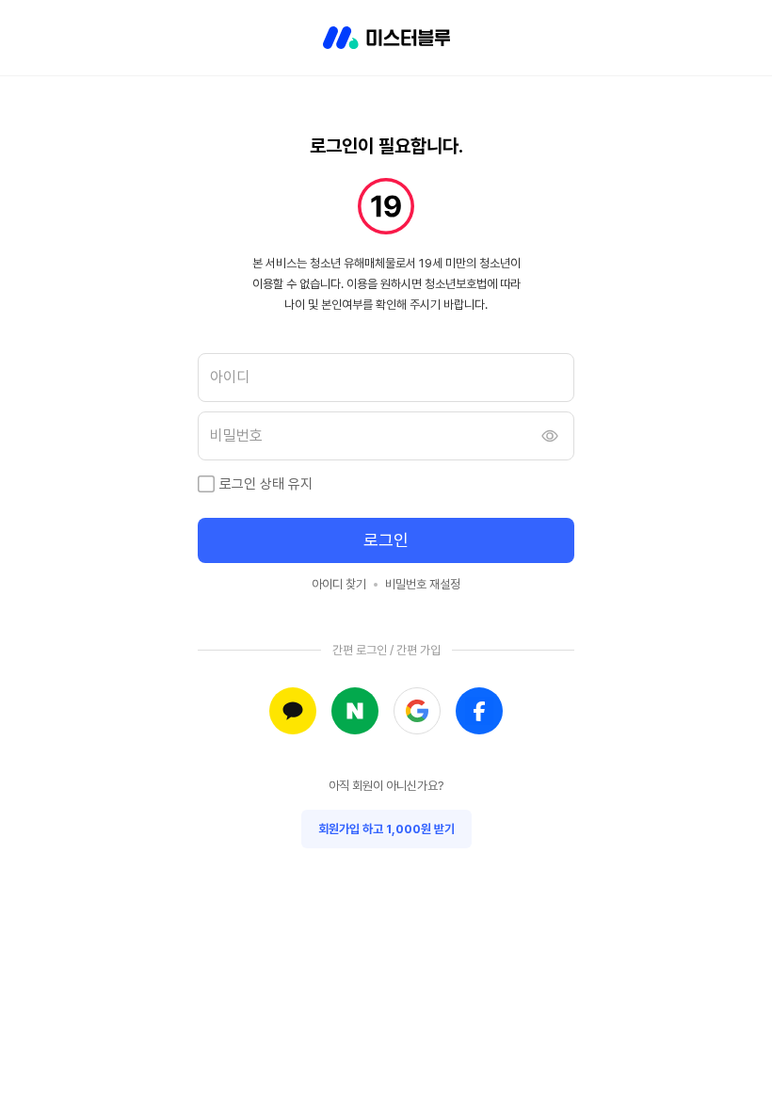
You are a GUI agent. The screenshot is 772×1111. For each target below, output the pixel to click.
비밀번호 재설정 (422, 584)
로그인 (386, 540)
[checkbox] (206, 483)
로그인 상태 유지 (266, 483)
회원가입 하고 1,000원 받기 (386, 829)
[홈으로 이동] (386, 37)
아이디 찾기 (339, 584)
